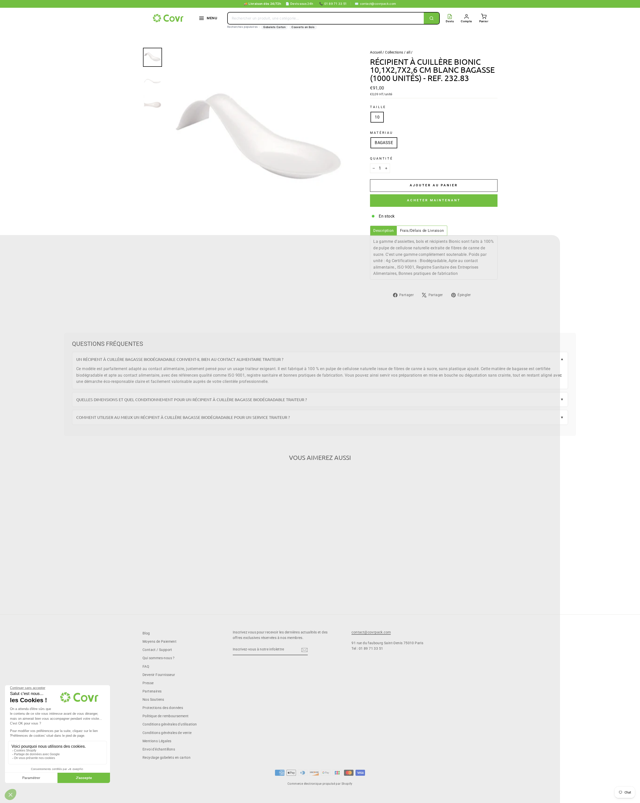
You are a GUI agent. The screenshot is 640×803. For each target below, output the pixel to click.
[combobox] (326, 18)
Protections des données (162, 708)
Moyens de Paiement (159, 641)
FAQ (145, 666)
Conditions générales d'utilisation (169, 724)
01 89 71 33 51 (333, 4)
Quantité (381, 158)
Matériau (381, 133)
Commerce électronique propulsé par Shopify (320, 783)
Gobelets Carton (274, 27)
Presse (148, 683)
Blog (146, 633)
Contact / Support (157, 650)
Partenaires (152, 691)
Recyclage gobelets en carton (166, 757)
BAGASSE (384, 142)
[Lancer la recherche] (431, 18)
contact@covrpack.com (375, 4)
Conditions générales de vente (167, 733)
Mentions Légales (156, 741)
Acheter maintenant (433, 200)
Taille (378, 107)
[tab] (383, 231)
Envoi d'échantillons (158, 749)
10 (377, 117)
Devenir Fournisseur (158, 675)
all (408, 52)
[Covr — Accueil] (169, 18)
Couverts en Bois (303, 27)
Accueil (376, 52)
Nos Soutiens (153, 699)
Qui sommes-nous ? (158, 658)
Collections (394, 52)
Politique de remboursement (165, 716)
